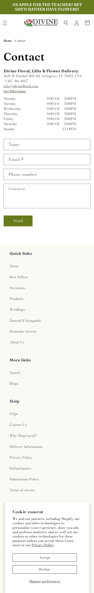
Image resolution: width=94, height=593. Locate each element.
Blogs (14, 383)
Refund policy (21, 468)
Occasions (17, 287)
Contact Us (18, 424)
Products (16, 298)
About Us (17, 342)
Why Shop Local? (23, 435)
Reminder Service (23, 331)
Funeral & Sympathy (25, 320)
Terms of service (22, 490)
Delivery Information (26, 446)
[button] (66, 23)
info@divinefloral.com (21, 86)
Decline (44, 569)
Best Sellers (19, 277)
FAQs (14, 414)
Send (18, 220)
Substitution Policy (24, 479)
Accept (44, 557)
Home (8, 40)
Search (15, 372)
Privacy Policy (43, 545)
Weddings (17, 309)
